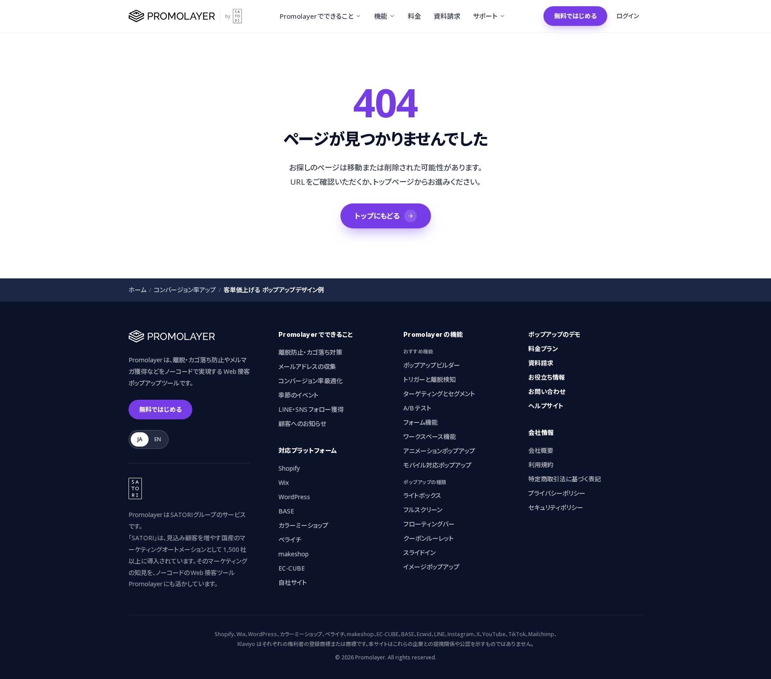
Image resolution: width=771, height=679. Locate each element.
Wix (283, 482)
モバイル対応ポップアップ (437, 465)
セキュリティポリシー (555, 507)
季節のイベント (298, 395)
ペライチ (289, 539)
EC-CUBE (291, 568)
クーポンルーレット (428, 538)
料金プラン (543, 348)
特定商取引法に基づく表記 (564, 479)
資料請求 (540, 363)
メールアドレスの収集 (307, 366)
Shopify (289, 468)
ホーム (137, 290)
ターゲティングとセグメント (439, 393)
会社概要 (540, 450)
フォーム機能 (420, 422)
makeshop (293, 554)
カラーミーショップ (303, 525)
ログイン (627, 16)
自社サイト (292, 582)
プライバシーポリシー (556, 493)
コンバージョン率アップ (185, 290)
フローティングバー (429, 524)
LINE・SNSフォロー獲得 (311, 409)
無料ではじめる (575, 16)
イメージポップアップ (431, 567)
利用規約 (540, 464)
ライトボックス (422, 495)
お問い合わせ (546, 391)
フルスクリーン (422, 509)
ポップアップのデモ (554, 334)
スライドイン (419, 552)
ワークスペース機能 (429, 436)
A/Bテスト (417, 408)
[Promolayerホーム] (172, 16)
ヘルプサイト (546, 406)
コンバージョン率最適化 (310, 381)
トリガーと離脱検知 (429, 379)
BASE (286, 511)
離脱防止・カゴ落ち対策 (310, 352)
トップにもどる (377, 216)
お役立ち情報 (546, 377)
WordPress (294, 497)
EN (157, 439)
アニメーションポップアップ (439, 451)
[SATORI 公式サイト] (237, 16)
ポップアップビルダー (431, 365)
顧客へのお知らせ (302, 423)
